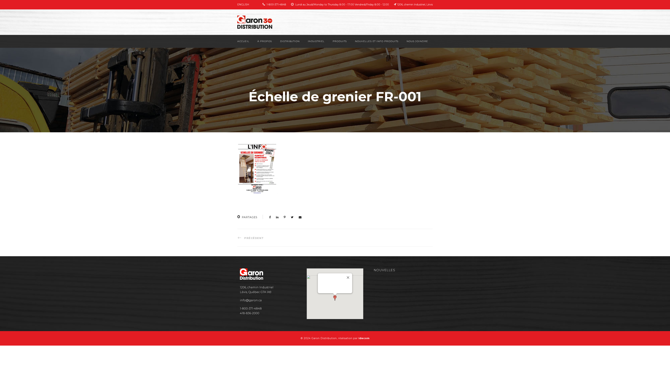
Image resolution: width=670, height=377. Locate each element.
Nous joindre (417, 41)
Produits (340, 41)
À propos (264, 41)
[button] (335, 298)
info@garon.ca (251, 300)
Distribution (290, 41)
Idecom (364, 338)
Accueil (243, 41)
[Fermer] (348, 277)
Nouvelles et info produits (377, 41)
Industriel (316, 41)
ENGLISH (243, 4)
